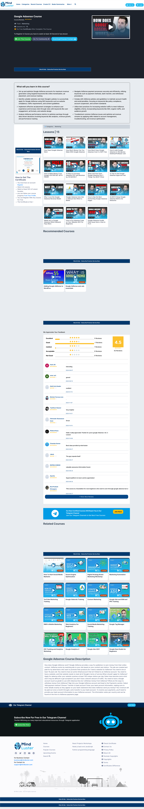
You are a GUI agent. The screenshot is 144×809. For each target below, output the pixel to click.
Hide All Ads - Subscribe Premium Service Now (52, 69)
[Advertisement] (52, 55)
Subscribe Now (23, 725)
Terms (105, 762)
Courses (46, 746)
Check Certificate (109, 743)
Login (140, 5)
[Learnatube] (7, 3)
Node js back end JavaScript (82, 746)
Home (18, 4)
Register (20, 185)
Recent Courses (36, 4)
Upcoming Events (49, 753)
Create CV (46, 4)
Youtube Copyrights (110, 756)
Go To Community (40, 39)
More (69, 4)
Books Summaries (58, 4)
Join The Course (23, 39)
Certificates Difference (111, 766)
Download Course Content (63, 39)
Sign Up (130, 5)
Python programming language (83, 750)
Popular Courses (49, 750)
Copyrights (107, 759)
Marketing (58, 126)
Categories (25, 4)
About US (106, 753)
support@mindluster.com (23, 764)
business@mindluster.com (23, 760)
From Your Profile (30, 195)
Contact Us (107, 746)
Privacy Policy (108, 750)
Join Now (132, 705)
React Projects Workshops (82, 743)
